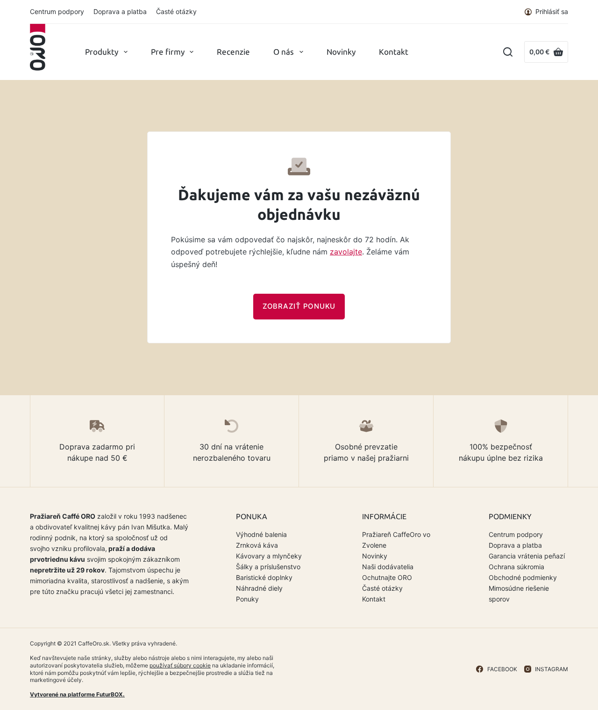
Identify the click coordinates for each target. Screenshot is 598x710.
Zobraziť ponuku (299, 306)
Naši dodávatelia (387, 567)
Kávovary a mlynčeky (269, 556)
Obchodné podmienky (523, 577)
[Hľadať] (508, 52)
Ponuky (247, 599)
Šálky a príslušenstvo (268, 567)
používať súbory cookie (180, 665)
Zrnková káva (257, 545)
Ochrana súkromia (516, 567)
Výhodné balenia (261, 534)
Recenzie (233, 51)
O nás (283, 51)
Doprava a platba (120, 11)
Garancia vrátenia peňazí (527, 556)
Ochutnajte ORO (387, 577)
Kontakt (393, 51)
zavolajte (346, 251)
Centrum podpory (57, 11)
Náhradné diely (259, 588)
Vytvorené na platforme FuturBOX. (77, 694)
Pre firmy (168, 51)
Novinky (341, 51)
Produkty (101, 51)
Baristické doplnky (264, 577)
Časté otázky (176, 11)
